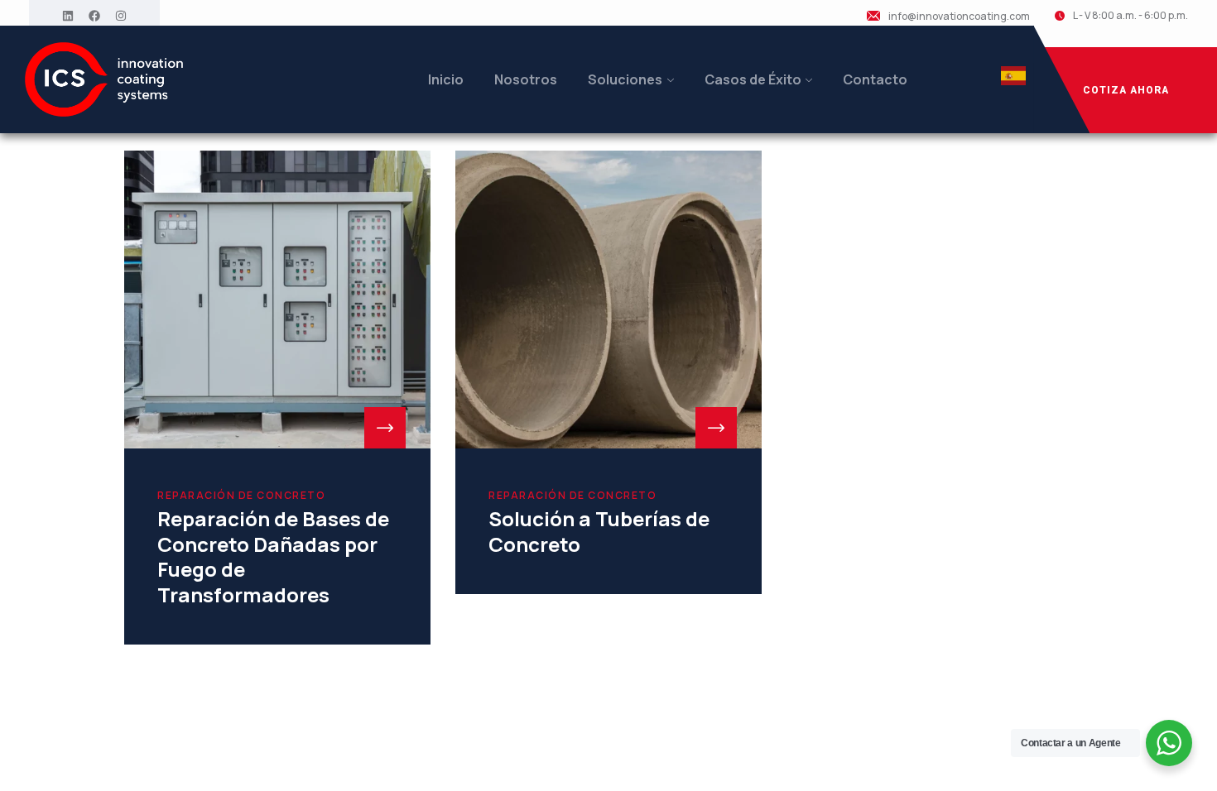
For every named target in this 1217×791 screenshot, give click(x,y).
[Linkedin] (68, 16)
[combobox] (1013, 79)
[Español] (1013, 80)
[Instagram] (121, 16)
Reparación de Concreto (241, 496)
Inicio (446, 79)
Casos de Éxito (753, 79)
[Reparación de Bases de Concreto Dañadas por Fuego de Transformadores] (277, 299)
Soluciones (625, 79)
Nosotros (525, 79)
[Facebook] (94, 16)
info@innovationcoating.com (959, 16)
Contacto (875, 79)
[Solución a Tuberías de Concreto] (608, 299)
